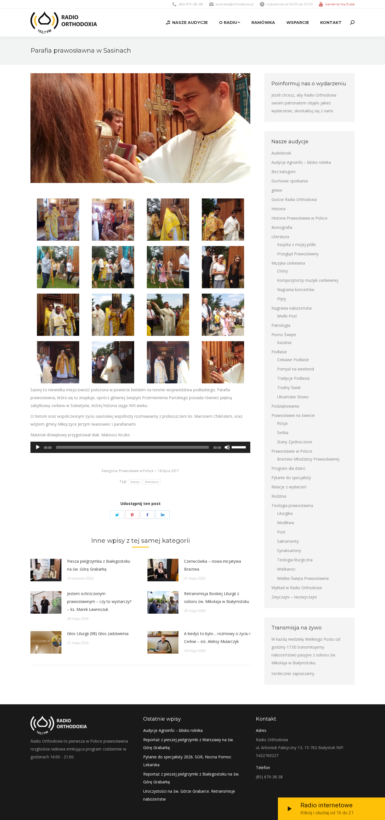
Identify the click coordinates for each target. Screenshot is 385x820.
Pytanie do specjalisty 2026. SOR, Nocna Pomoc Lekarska (187, 760)
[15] (58, 362)
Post (281, 532)
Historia (278, 208)
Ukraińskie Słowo (293, 396)
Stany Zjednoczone (294, 441)
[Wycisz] (227, 447)
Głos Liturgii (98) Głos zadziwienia (98, 633)
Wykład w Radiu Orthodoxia (296, 587)
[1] (58, 219)
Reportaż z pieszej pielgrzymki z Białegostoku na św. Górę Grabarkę (191, 778)
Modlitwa (285, 522)
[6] (168, 219)
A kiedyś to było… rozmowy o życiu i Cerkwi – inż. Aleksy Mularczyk (217, 637)
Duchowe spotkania (289, 181)
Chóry (282, 271)
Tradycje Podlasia (293, 378)
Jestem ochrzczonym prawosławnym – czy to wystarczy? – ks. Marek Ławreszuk (99, 601)
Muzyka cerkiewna (288, 263)
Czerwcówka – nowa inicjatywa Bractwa (212, 565)
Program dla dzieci (288, 468)
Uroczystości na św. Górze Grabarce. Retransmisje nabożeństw (189, 795)
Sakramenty (288, 541)
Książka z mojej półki (296, 244)
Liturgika (285, 513)
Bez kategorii (283, 171)
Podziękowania (285, 406)
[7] (168, 267)
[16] (113, 362)
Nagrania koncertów (295, 289)
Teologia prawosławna (292, 505)
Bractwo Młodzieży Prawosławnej (308, 459)
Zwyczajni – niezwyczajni (294, 597)
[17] (168, 362)
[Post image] (45, 570)
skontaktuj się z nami (313, 110)
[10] (58, 315)
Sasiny (135, 481)
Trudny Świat (289, 387)
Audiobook (281, 153)
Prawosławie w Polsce (136, 470)
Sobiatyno (152, 481)
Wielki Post (287, 316)
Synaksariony (289, 550)
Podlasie (279, 351)
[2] (113, 219)
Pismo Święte (283, 334)
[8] (223, 267)
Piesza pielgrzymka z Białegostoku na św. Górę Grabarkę (98, 565)
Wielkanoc (286, 569)
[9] (223, 219)
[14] (223, 315)
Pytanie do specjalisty (291, 477)
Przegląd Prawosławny (297, 253)
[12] (113, 315)
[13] (168, 315)
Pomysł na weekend (295, 369)
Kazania (284, 342)
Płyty (281, 298)
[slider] (239, 447)
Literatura (280, 236)
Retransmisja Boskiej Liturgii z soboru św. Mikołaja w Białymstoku (216, 597)
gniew (276, 190)
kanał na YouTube (340, 4)
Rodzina (278, 496)
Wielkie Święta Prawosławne (303, 578)
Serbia (282, 432)
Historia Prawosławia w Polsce (299, 218)
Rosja (282, 423)
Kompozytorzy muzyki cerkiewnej (307, 280)
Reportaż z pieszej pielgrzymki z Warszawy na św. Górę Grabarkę (188, 743)
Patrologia (280, 325)
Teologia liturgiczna (295, 559)
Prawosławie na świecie (293, 415)
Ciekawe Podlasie (293, 359)
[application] (140, 447)
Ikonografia (281, 227)
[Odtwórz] (38, 447)
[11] (223, 362)
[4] (58, 267)
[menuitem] (187, 22)
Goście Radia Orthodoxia (294, 199)
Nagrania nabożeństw (291, 308)
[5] (113, 267)
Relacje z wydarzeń (289, 487)
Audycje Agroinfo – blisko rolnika (301, 162)
